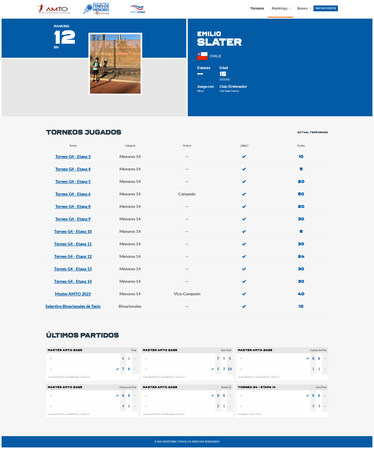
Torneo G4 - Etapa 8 (73, 207)
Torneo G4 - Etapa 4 (73, 169)
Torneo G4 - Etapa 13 (73, 269)
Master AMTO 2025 (73, 294)
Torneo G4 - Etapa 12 (73, 257)
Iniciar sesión (325, 8)
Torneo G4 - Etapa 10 (73, 232)
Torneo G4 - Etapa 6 (73, 194)
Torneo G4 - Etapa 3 (73, 157)
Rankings (280, 8)
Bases (302, 8)
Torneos (257, 8)
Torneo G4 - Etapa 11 (73, 244)
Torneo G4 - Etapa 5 (73, 182)
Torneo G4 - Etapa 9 (73, 219)
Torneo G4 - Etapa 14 (73, 282)
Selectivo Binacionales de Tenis (72, 306)
